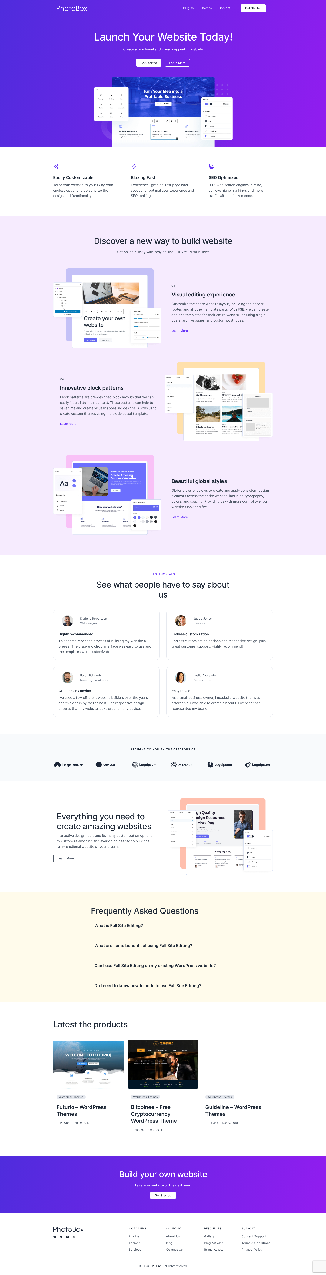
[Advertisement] (163, 44)
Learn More (179, 330)
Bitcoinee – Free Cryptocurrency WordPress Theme (154, 1114)
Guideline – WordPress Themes (233, 1110)
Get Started (253, 8)
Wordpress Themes (71, 1096)
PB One (156, 1265)
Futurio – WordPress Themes (81, 1110)
